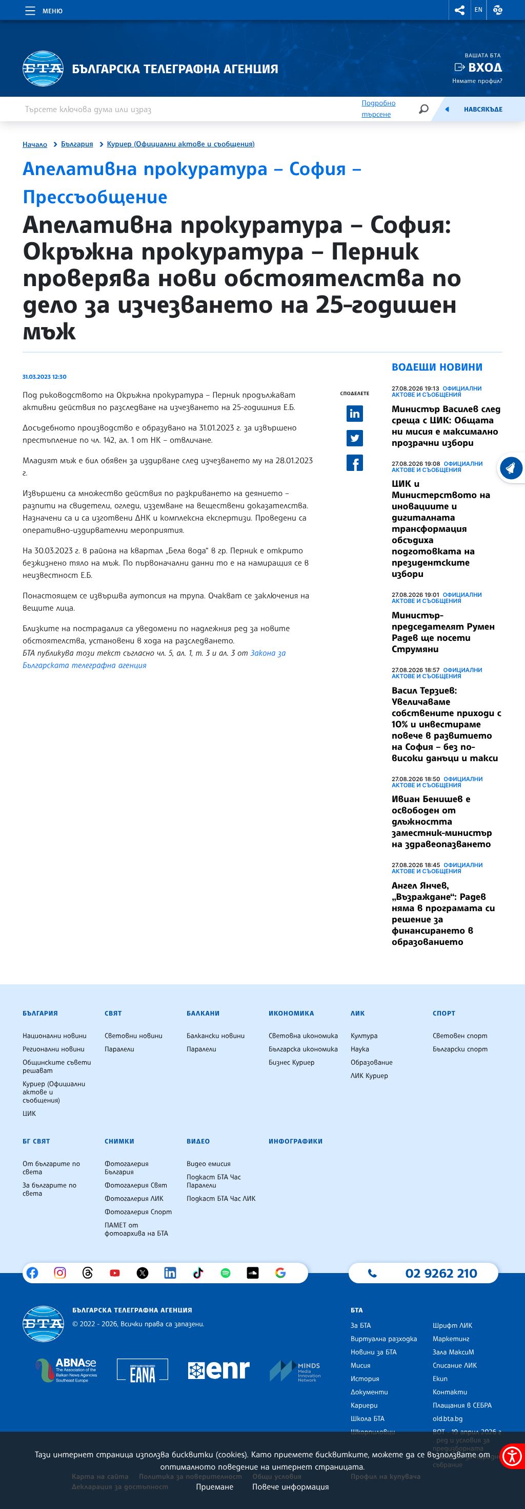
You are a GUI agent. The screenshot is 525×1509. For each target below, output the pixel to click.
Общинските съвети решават (57, 1067)
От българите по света (51, 1168)
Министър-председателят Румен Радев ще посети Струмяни (443, 632)
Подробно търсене (378, 109)
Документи (369, 1392)
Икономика (291, 1013)
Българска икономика (303, 1049)
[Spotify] (229, 1273)
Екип (440, 1379)
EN (479, 10)
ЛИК (358, 1013)
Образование (372, 1063)
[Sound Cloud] (256, 1273)
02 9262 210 (441, 1273)
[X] (146, 1273)
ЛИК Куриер (369, 1076)
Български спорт (460, 1049)
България (77, 144)
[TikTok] (201, 1273)
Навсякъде (483, 109)
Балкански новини (216, 1036)
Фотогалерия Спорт (138, 1212)
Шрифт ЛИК (452, 1326)
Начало (35, 145)
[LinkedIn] (174, 1273)
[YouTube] (118, 1273)
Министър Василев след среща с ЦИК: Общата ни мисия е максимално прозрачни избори (446, 425)
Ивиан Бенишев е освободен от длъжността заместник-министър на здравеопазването (442, 821)
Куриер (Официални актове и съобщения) (181, 144)
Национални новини (55, 1036)
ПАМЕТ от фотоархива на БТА (136, 1229)
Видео (198, 1141)
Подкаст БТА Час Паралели (214, 1181)
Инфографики (296, 1141)
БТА (357, 1310)
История (365, 1379)
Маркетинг (451, 1339)
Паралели (119, 1049)
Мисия (361, 1366)
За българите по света (49, 1189)
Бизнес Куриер (292, 1063)
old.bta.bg (448, 1419)
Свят (113, 1013)
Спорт (444, 1013)
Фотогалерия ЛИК (134, 1199)
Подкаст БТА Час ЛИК (221, 1199)
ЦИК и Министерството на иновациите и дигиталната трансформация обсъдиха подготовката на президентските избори (441, 528)
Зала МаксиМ (453, 1352)
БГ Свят (36, 1141)
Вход (485, 67)
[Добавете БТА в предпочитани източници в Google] (284, 1273)
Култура (364, 1036)
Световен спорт (460, 1036)
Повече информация (290, 1486)
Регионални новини (54, 1049)
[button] (460, 10)
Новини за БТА (374, 1352)
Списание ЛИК (455, 1366)
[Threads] (91, 1273)
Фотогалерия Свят (136, 1185)
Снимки (119, 1141)
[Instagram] (63, 1273)
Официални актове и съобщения (437, 391)
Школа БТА (368, 1419)
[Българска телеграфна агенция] (43, 1324)
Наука (360, 1049)
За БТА (361, 1326)
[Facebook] (36, 1273)
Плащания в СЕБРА (462, 1406)
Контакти (450, 1392)
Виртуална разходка (384, 1339)
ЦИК (29, 1114)
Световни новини (134, 1036)
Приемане (214, 1486)
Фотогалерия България (127, 1168)
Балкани (203, 1013)
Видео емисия (209, 1164)
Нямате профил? (477, 80)
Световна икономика (303, 1036)
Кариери (364, 1406)
